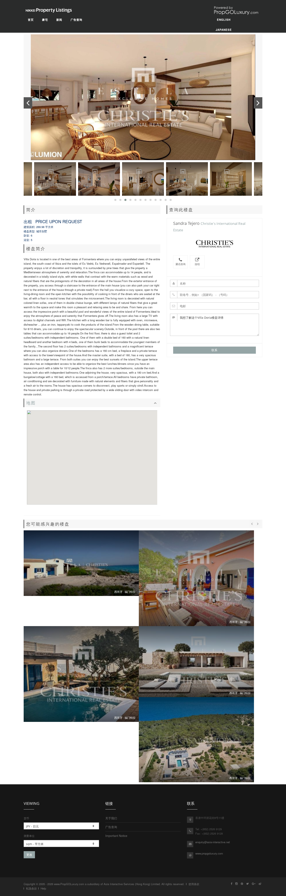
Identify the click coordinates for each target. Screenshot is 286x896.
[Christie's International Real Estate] (214, 244)
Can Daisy (196, 578)
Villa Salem (81, 674)
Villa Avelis (196, 661)
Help (43, 888)
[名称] (214, 283)
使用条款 (193, 884)
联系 (214, 350)
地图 (31, 403)
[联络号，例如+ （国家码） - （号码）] (214, 294)
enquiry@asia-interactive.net (212, 842)
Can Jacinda (81, 563)
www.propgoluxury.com (209, 853)
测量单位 (29, 836)
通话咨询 (180, 264)
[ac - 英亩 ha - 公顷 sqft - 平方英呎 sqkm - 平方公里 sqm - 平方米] (61, 843)
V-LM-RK (196, 739)
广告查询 (111, 827)
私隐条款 (31, 888)
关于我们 (111, 818)
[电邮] (214, 305)
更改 (29, 855)
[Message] (214, 325)
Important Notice (116, 836)
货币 (26, 818)
